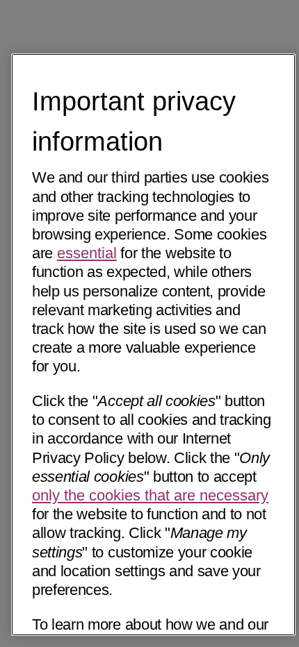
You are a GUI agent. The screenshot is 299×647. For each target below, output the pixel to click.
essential (87, 253)
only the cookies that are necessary (150, 495)
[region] (153, 344)
